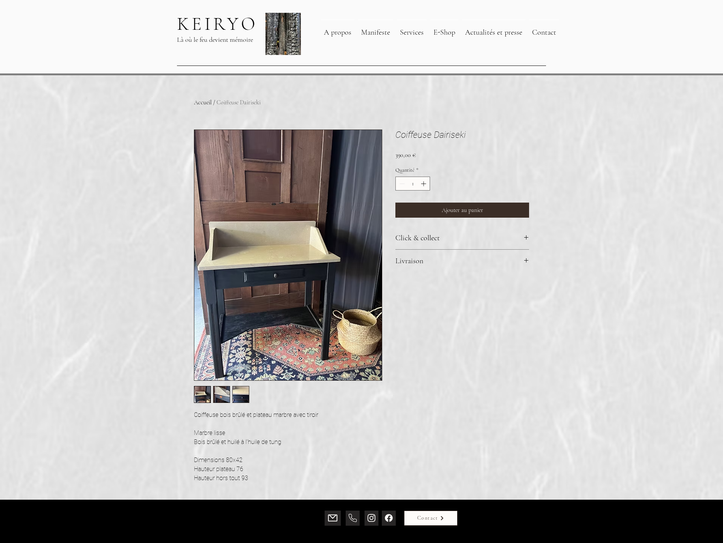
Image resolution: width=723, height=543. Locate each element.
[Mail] (333, 518)
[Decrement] (401, 183)
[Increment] (424, 183)
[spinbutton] (412, 183)
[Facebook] (389, 518)
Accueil (203, 102)
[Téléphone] (353, 518)
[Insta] (371, 518)
